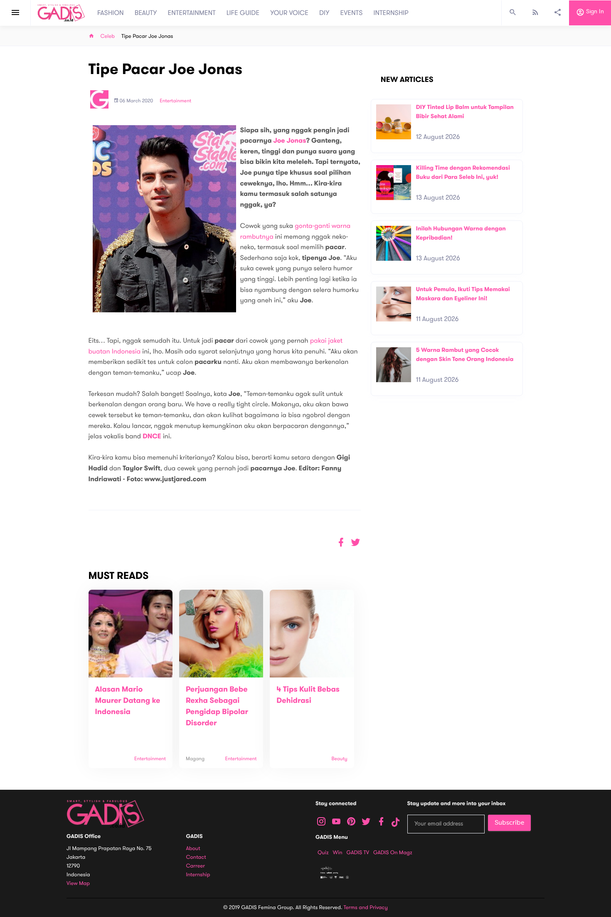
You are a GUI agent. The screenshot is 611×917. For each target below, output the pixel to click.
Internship (198, 874)
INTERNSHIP (391, 12)
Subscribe (509, 822)
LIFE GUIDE (243, 12)
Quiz (323, 852)
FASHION (110, 12)
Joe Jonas (289, 140)
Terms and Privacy (366, 907)
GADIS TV (358, 852)
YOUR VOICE (289, 12)
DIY (324, 12)
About (193, 848)
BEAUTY (146, 12)
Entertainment (175, 101)
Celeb (108, 36)
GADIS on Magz (392, 852)
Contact (196, 857)
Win (337, 852)
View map (78, 883)
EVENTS (351, 12)
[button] (355, 542)
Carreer (195, 866)
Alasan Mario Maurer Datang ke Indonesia (127, 701)
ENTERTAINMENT (192, 12)
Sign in (594, 12)
